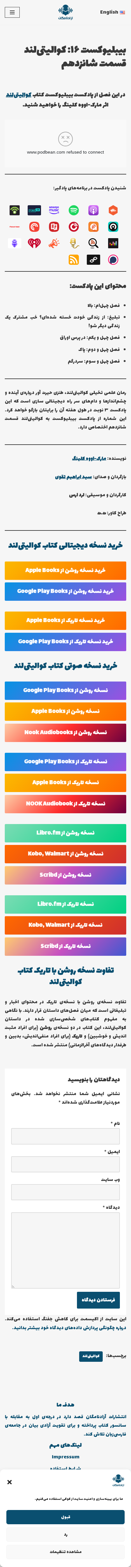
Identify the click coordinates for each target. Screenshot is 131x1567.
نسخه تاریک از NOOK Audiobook (65, 804)
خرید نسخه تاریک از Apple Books (65, 621)
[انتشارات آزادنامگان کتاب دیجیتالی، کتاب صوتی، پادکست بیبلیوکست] (65, 12)
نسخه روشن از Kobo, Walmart (65, 854)
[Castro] (116, 227)
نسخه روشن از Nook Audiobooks (65, 733)
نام (115, 1124)
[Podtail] (77, 243)
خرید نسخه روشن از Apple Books (65, 571)
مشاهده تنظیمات (66, 1552)
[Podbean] (18, 210)
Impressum (65, 1457)
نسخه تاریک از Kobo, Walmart (65, 925)
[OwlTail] (18, 243)
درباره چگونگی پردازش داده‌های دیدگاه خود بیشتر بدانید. (69, 1328)
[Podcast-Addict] (97, 227)
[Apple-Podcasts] (97, 210)
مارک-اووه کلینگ (89, 458)
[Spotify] (77, 210)
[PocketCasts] (37, 227)
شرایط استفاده (65, 1469)
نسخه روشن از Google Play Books (65, 691)
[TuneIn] (37, 210)
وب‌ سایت (110, 1180)
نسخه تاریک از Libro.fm (66, 904)
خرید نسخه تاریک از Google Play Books (65, 642)
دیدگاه (111, 1207)
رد (65, 1534)
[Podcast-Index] (18, 227)
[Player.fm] (77, 227)
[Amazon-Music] (57, 210)
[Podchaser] (116, 260)
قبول (65, 1517)
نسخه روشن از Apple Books (65, 712)
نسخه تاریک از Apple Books (65, 783)
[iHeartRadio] (37, 243)
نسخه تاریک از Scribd (66, 947)
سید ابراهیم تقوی (73, 477)
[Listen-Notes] (97, 243)
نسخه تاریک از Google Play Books (65, 762)
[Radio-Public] (57, 227)
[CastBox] (116, 210)
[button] (9, 1482)
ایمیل (112, 1152)
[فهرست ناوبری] (12, 12)
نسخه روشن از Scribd (65, 875)
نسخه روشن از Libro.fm (65, 833)
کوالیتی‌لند (18, 95)
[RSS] (77, 260)
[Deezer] (116, 243)
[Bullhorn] (57, 243)
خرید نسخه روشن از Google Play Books (65, 592)
